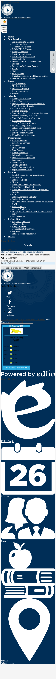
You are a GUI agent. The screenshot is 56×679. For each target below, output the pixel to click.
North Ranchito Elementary (24, 106)
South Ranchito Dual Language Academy (30, 113)
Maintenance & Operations (23, 157)
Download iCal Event (35, 261)
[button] (14, 39)
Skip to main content (10, 2)
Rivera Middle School (21, 120)
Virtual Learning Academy (23, 135)
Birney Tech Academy (21, 99)
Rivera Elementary (20, 111)
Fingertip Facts (18, 59)
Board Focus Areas (20, 91)
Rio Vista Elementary (21, 108)
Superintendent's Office (22, 169)
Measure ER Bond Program (24, 78)
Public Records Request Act (24, 234)
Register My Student (21, 221)
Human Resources (20, 152)
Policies (15, 93)
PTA (14, 194)
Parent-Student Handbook (23, 187)
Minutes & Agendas (20, 88)
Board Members (19, 83)
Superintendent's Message (23, 42)
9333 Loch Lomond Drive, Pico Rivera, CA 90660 (23, 319)
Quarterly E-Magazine (21, 54)
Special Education (19, 165)
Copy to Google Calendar (12, 261)
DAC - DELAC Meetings (23, 49)
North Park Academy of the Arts (26, 118)
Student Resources (20, 199)
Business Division (19, 140)
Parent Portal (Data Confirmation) (26, 185)
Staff (14, 71)
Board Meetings (8, 241)
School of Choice (19, 180)
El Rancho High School (22, 125)
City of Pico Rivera (20, 44)
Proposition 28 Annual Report (25, 66)
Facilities (16, 145)
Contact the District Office (23, 229)
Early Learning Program (22, 133)
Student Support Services (23, 167)
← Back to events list (12, 268)
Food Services (18, 150)
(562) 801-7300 (16, 322)
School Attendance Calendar (24, 197)
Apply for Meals (19, 226)
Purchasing (16, 160)
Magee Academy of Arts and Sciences (28, 103)
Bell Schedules (18, 216)
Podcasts (15, 64)
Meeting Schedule (19, 86)
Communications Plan (21, 47)
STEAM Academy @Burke (24, 123)
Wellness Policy (19, 206)
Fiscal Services (18, 148)
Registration (17, 177)
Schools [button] (28, 245)
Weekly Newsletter (20, 51)
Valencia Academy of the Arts (25, 116)
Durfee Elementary (20, 101)
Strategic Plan (18, 73)
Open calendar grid (32, 268)
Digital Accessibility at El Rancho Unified (30, 76)
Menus (15, 182)
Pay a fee (16, 231)
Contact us (53, 59)
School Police (18, 162)
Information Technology (22, 155)
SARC (15, 68)
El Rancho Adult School (22, 130)
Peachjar (15, 192)
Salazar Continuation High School (26, 128)
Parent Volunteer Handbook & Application (30, 189)
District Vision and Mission (23, 56)
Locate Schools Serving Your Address (28, 175)
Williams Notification (21, 209)
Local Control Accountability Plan (26, 61)
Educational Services (21, 143)
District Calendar (8, 263)
